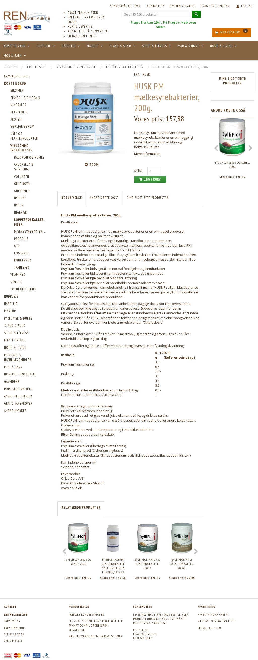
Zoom (94, 165)
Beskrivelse (71, 198)
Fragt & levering (145, 634)
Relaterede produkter (80, 507)
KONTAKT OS (156, 6)
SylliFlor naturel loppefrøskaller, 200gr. (147, 564)
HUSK (146, 74)
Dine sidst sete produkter (147, 198)
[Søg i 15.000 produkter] (196, 14)
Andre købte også (104, 198)
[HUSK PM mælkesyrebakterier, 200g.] (91, 116)
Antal (139, 171)
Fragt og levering (215, 6)
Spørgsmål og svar (125, 6)
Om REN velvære (182, 6)
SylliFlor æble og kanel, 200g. (78, 562)
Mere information (147, 153)
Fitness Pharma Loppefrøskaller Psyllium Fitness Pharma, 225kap (113, 566)
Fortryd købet (143, 638)
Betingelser (141, 630)
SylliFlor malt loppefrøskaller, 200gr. (182, 564)
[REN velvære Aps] (27, 17)
